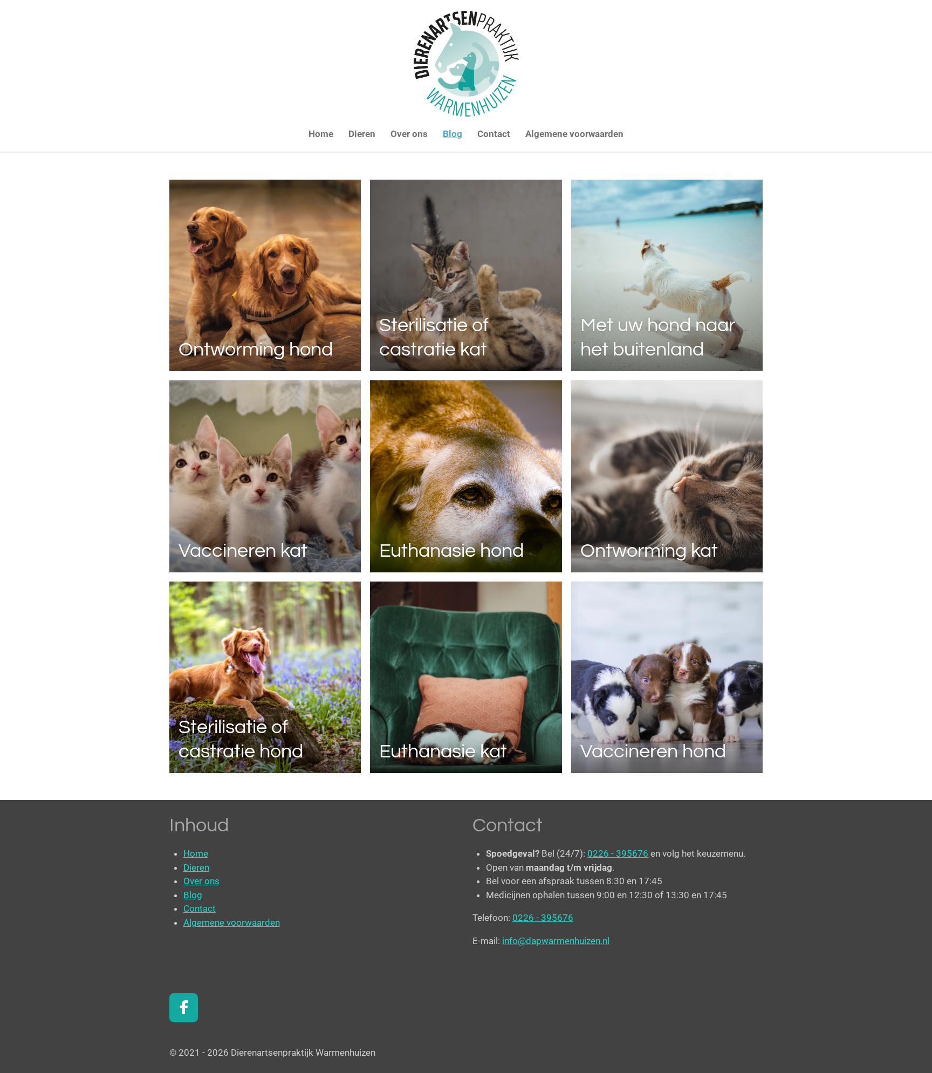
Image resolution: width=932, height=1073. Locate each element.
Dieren (196, 867)
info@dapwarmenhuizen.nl (555, 940)
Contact (199, 908)
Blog (192, 895)
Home (195, 853)
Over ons (201, 881)
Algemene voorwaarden (231, 922)
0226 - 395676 (617, 853)
